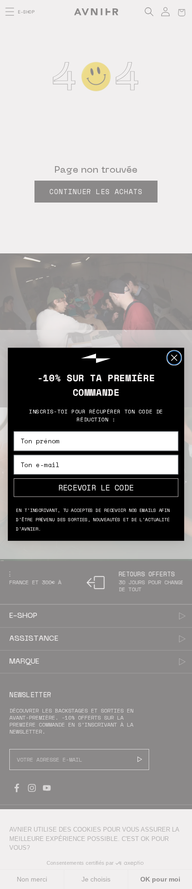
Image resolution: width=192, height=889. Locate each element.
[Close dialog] (174, 357)
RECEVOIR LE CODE (95, 487)
